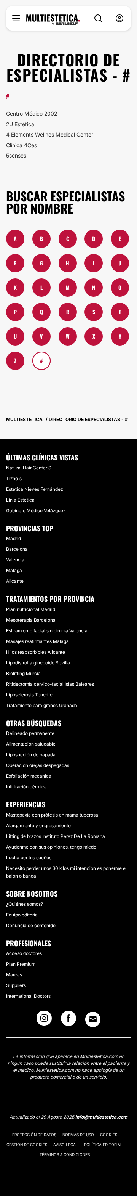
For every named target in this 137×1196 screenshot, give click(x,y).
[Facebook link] (68, 1020)
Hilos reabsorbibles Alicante (35, 652)
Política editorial (103, 1144)
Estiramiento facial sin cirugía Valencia (47, 630)
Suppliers (16, 985)
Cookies (108, 1134)
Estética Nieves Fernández (34, 489)
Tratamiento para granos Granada (41, 705)
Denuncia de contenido (31, 925)
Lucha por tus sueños (28, 857)
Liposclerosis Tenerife (29, 695)
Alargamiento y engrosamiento (38, 825)
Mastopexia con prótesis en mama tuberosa (52, 815)
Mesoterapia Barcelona (31, 620)
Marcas (14, 974)
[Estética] (53, 19)
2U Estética (20, 124)
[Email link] (92, 1019)
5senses (16, 155)
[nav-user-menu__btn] (119, 18)
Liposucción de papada (31, 754)
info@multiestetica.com (101, 1117)
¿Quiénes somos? (24, 904)
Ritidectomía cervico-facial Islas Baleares (50, 684)
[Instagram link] (44, 1020)
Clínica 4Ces (21, 145)
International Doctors (28, 996)
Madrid (13, 538)
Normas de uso (78, 1134)
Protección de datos (34, 1134)
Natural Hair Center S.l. (30, 468)
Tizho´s (14, 478)
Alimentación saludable (31, 744)
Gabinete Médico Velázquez (35, 510)
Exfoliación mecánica (28, 776)
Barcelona (17, 549)
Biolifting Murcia (23, 673)
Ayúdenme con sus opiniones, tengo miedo (51, 847)
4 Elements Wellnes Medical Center (49, 134)
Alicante (15, 581)
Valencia (15, 560)
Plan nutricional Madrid (30, 609)
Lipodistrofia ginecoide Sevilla (38, 663)
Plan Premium (20, 964)
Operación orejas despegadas (37, 765)
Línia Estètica (20, 500)
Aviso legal (65, 1144)
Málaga (14, 570)
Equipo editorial (22, 915)
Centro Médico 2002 (31, 113)
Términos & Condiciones (65, 1154)
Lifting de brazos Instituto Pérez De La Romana (55, 836)
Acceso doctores (24, 953)
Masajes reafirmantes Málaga (37, 641)
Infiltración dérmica (26, 786)
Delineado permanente (30, 733)
